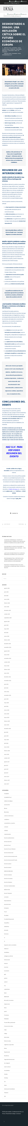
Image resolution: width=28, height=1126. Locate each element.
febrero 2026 (7, 603)
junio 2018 (6, 736)
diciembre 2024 (7, 643)
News (16, 50)
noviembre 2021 (7, 695)
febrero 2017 (7, 780)
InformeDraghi (6, 54)
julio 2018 (6, 732)
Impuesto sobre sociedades (10, 945)
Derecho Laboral (7, 863)
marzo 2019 (6, 717)
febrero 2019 (7, 721)
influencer (6, 948)
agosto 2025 (6, 621)
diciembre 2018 (7, 728)
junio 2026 (6, 592)
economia (14, 47)
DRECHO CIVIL (7, 889)
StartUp (5, 1074)
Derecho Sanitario (8, 874)
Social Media (7, 1070)
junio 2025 (6, 625)
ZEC (5, 1096)
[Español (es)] (12, 1)
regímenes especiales (9, 1044)
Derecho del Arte (7, 841)
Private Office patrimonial (9, 1022)
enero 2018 (6, 754)
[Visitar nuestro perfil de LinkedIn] (5, 14)
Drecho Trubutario (8, 893)
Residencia (6, 1055)
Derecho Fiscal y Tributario (10, 849)
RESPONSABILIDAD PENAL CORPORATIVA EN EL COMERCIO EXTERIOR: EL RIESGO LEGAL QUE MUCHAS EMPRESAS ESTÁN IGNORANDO (14, 560)
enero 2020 (6, 713)
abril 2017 (6, 772)
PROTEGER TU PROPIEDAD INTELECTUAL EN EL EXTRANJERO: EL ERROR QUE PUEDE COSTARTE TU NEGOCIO (14, 566)
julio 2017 (6, 765)
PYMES (5, 1033)
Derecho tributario (8, 882)
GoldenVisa (6, 926)
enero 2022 (6, 691)
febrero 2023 (7, 669)
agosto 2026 (6, 588)
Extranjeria (6, 908)
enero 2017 (6, 784)
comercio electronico (8, 815)
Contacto (18, 1113)
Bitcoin (5, 808)
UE (11, 54)
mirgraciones (7, 1004)
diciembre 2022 (7, 676)
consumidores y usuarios (9, 823)
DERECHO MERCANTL (8, 871)
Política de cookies (6, 1111)
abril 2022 (6, 688)
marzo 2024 (6, 654)
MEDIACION (6, 996)
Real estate (6, 1037)
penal (5, 1011)
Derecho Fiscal (8, 47)
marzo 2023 (6, 665)
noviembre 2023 (7, 658)
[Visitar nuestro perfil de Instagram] (3, 14)
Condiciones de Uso (17, 1111)
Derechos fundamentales (9, 886)
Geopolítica (6, 922)
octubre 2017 (7, 758)
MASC (5, 993)
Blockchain (6, 812)
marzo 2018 (6, 747)
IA (4, 941)
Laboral (5, 982)
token (5, 1085)
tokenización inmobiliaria (9, 1089)
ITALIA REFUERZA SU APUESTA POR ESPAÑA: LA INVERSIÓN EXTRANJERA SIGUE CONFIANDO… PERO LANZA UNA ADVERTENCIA (15, 548)
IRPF (5, 974)
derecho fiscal (8, 53)
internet (6, 963)
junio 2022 (6, 684)
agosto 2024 (6, 651)
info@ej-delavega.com (15, 3)
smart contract (7, 1066)
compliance (6, 819)
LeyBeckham (7, 989)
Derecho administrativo (9, 838)
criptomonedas (7, 834)
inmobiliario (6, 952)
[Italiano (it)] (24, 1)
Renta (5, 1048)
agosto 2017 (6, 761)
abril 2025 (6, 632)
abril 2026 (6, 595)
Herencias (6, 934)
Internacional (6, 49)
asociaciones (7, 804)
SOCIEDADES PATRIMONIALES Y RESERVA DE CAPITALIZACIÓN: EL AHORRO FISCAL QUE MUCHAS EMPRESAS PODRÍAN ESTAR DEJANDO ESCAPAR (14, 541)
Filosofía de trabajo (10, 1113)
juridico (5, 978)
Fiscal (19, 47)
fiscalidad (6, 915)
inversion (12, 49)
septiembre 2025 (7, 617)
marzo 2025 (6, 636)
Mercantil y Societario (8, 50)
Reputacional (7, 1052)
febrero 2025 (7, 640)
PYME (5, 1030)
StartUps (6, 1078)
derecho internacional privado (10, 856)
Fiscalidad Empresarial (9, 919)
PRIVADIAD (6, 1018)
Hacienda (6, 930)
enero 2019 (6, 724)
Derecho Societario (8, 878)
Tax (5, 1081)
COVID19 (6, 830)
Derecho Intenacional (8, 852)
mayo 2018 (6, 739)
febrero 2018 (7, 750)
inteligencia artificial (8, 956)
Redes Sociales (7, 1041)
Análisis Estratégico (8, 801)
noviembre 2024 (7, 647)
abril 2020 (6, 706)
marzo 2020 (6, 710)
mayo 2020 (6, 702)
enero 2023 (6, 673)
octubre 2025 (7, 614)
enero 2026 (6, 606)
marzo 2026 (6, 599)
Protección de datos (8, 1026)
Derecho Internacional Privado (10, 860)
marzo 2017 (6, 776)
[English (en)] (18, 1)
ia (4, 937)
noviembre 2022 (7, 680)
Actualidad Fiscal (7, 797)
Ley (5, 985)
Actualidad (6, 793)
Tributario (6, 1092)
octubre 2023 (7, 662)
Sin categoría (7, 1063)
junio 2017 (6, 769)
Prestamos (6, 1015)
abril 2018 (6, 743)
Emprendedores (7, 900)
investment (19, 49)
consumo (6, 826)
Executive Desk (7, 904)
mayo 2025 (6, 628)
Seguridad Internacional (9, 1059)
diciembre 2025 (7, 610)
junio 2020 (6, 699)
